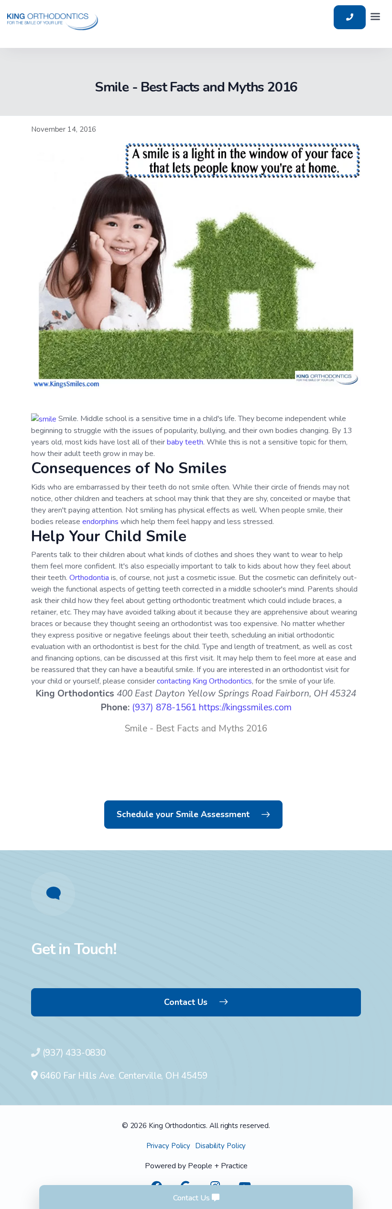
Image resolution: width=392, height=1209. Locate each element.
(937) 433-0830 (74, 1053)
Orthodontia (89, 577)
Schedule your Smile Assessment (183, 814)
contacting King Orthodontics (204, 681)
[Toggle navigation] (375, 17)
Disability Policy (220, 1146)
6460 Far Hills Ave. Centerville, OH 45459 (122, 1076)
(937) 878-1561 (164, 707)
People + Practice (218, 1166)
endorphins (101, 521)
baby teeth (185, 442)
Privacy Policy (168, 1146)
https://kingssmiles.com (245, 707)
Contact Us (185, 1002)
